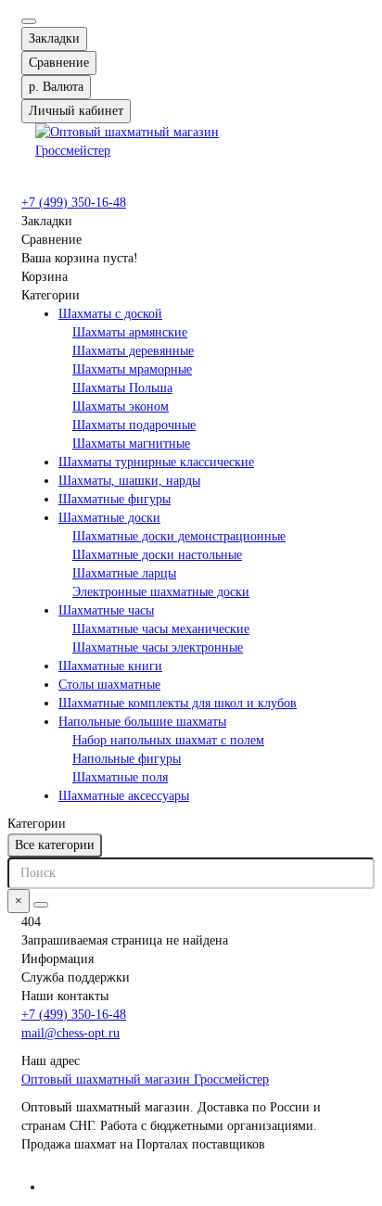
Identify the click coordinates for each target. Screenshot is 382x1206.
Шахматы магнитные (131, 444)
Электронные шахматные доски (160, 592)
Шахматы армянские (129, 332)
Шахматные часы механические (160, 629)
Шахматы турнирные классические (156, 462)
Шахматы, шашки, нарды (129, 481)
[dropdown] (28, 21)
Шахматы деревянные (133, 351)
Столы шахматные (109, 685)
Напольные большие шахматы (142, 722)
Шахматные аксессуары (123, 796)
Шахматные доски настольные (157, 555)
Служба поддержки (75, 977)
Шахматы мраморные (132, 369)
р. (56, 87)
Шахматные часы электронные (157, 647)
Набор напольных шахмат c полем (168, 740)
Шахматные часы (106, 610)
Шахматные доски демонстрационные (179, 536)
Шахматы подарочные (134, 425)
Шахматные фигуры (114, 499)
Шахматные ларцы (124, 573)
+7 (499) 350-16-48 (73, 202)
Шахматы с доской (110, 314)
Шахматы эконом (120, 406)
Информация (57, 959)
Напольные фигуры (126, 759)
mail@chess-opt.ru (70, 1033)
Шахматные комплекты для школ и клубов (177, 703)
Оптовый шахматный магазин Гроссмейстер (145, 1079)
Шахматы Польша (122, 388)
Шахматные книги (110, 666)
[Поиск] (40, 905)
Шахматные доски (109, 518)
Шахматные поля (120, 777)
